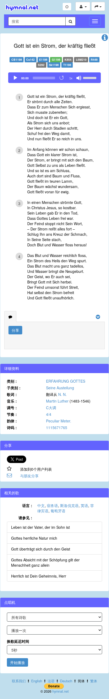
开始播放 (17, 662)
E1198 (43, 60)
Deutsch (66, 681)
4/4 (48, 414)
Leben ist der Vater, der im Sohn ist (40, 527)
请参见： (26, 517)
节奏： (12, 414)
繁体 (93, 681)
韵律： (12, 420)
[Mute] (78, 78)
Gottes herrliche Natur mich (34, 538)
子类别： (14, 387)
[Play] (15, 78)
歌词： (12, 394)
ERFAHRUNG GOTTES (65, 381)
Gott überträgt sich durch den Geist (40, 549)
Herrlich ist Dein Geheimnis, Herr (38, 576)
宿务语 (52, 505)
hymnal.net (60, 691)
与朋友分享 (29, 475)
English (36, 681)
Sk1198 (54, 65)
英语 (84, 505)
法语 (51, 681)
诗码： (12, 427)
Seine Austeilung (60, 387)
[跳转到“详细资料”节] (105, 38)
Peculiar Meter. (58, 420)
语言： (27, 505)
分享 (15, 330)
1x (70, 78)
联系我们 (19, 681)
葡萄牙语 (58, 510)
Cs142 (30, 60)
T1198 (67, 65)
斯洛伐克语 (69, 505)
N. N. (62, 394)
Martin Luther (57, 401)
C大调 (51, 407)
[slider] (90, 77)
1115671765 (56, 427)
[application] (54, 77)
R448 (94, 60)
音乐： (12, 401)
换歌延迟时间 (18, 641)
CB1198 (16, 60)
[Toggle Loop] (62, 78)
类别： (12, 381)
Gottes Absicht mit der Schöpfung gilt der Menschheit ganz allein (45, 562)
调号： (12, 407)
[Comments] (10, 316)
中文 (41, 505)
